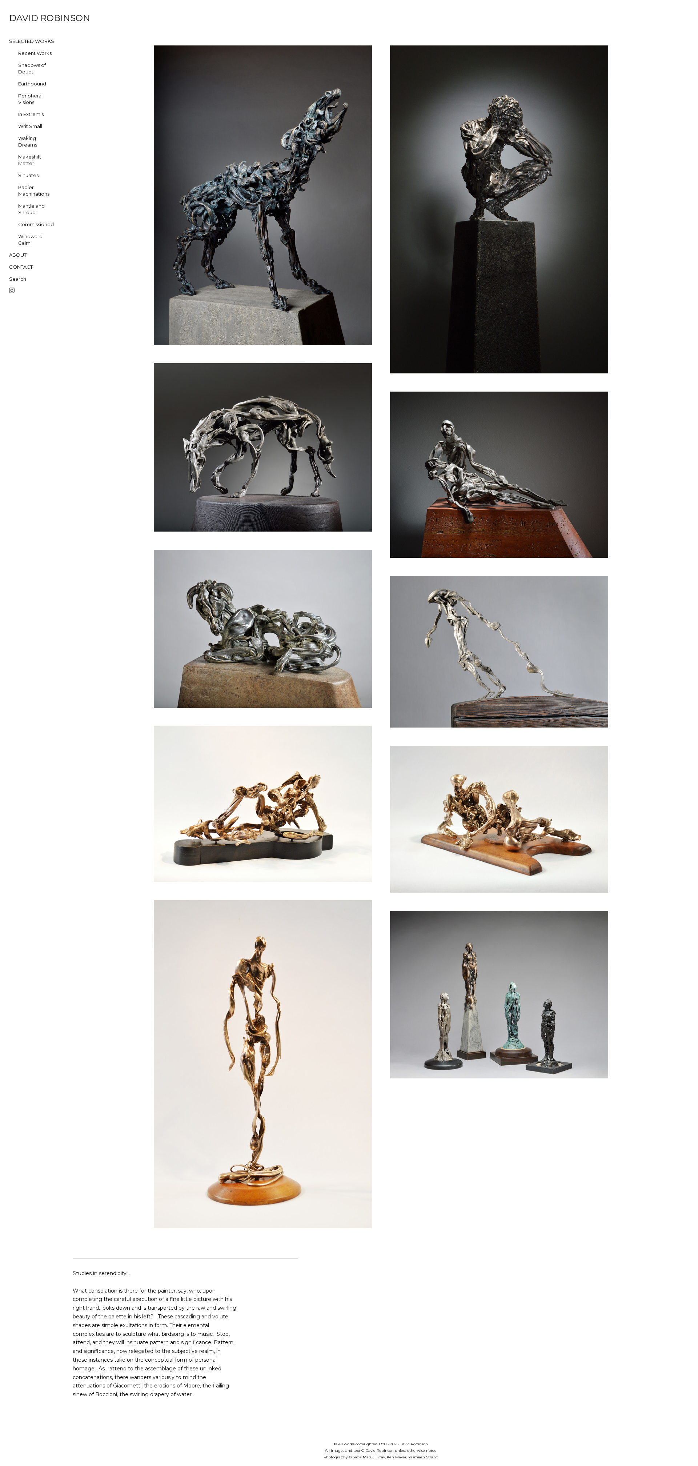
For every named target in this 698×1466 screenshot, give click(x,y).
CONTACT (21, 267)
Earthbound (32, 84)
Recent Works (35, 53)
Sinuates (28, 175)
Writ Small (30, 126)
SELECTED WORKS (31, 41)
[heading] (27, 18)
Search (17, 279)
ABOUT (18, 255)
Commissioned (36, 224)
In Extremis (31, 114)
